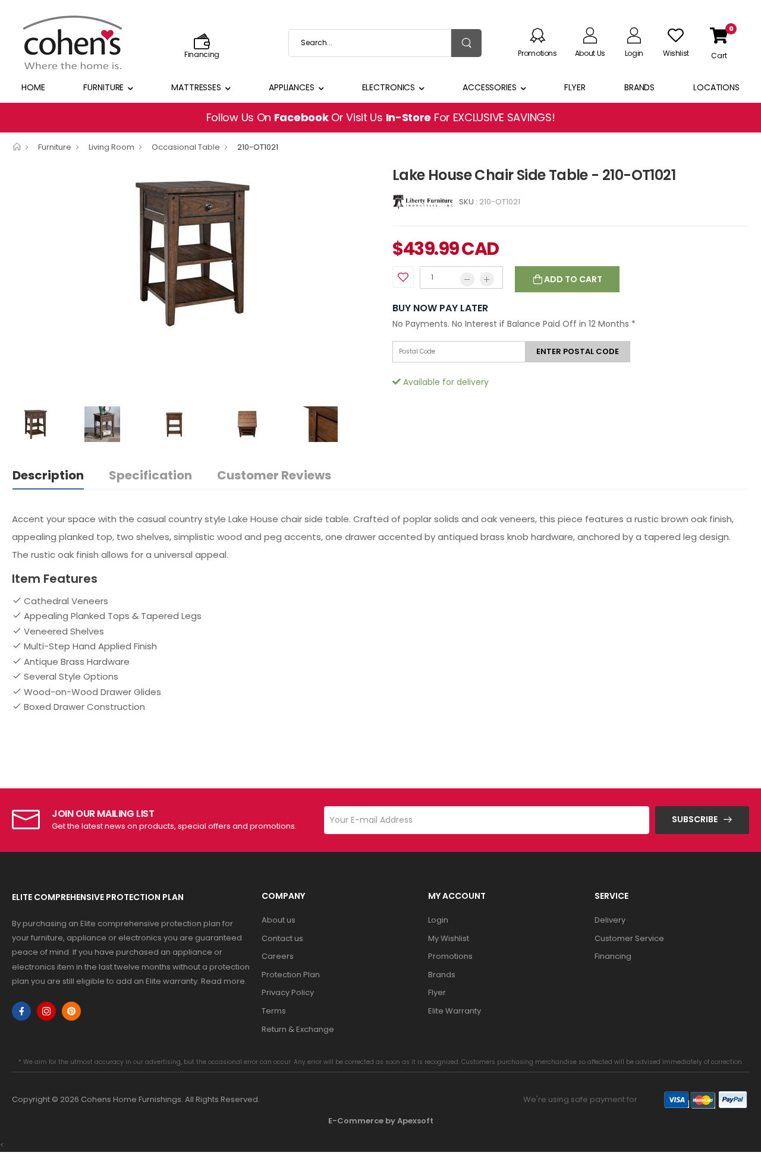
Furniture (103, 87)
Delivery (610, 920)
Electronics (389, 87)
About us (278, 920)
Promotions (450, 956)
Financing (613, 956)
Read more (223, 981)
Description (48, 475)
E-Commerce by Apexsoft (380, 1120)
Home (33, 87)
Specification (150, 475)
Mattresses (196, 87)
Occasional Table (186, 147)
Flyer (575, 87)
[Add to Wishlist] (403, 277)
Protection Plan (291, 974)
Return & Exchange (298, 1029)
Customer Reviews (274, 475)
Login (438, 920)
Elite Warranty (454, 1010)
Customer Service (629, 938)
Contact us (282, 938)
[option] (193, 252)
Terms (274, 1010)
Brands (639, 87)
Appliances (292, 87)
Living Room (111, 147)
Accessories (490, 87)
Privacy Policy (288, 992)
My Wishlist (448, 938)
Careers (278, 956)
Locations (716, 87)
